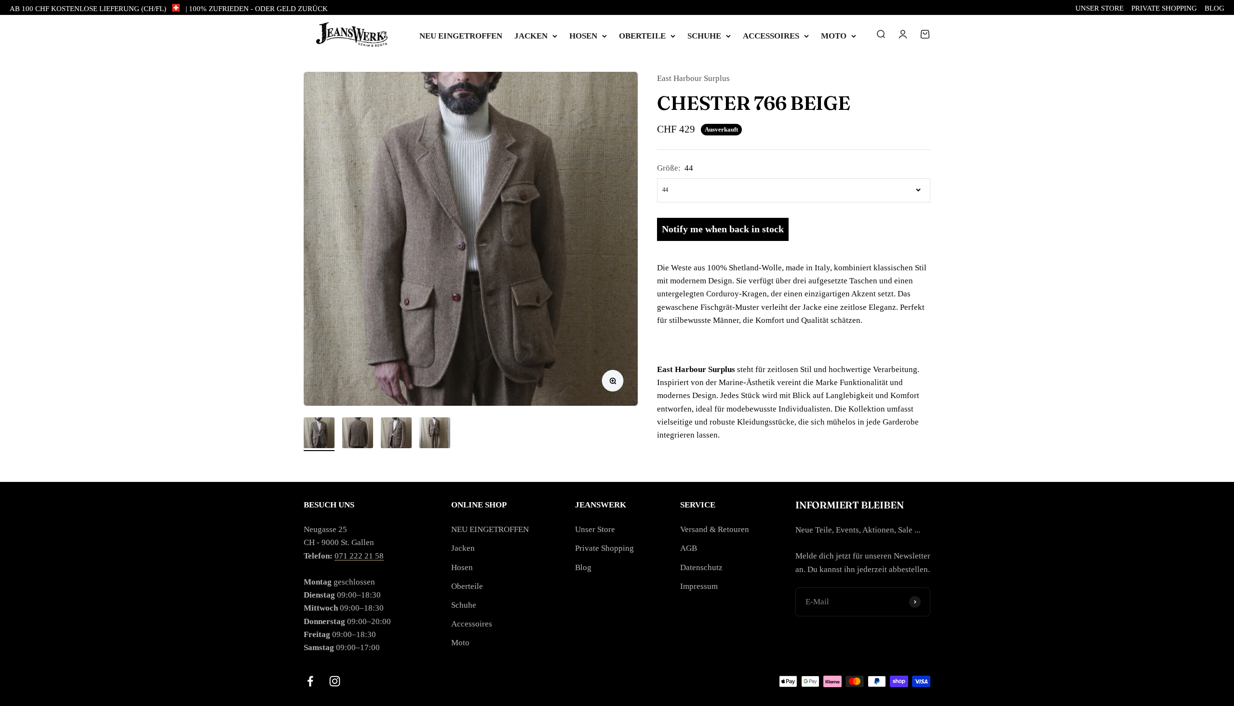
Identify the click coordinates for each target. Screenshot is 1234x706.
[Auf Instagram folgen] (334, 681)
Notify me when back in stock (723, 229)
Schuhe (704, 35)
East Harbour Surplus (693, 78)
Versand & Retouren (714, 529)
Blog (1214, 8)
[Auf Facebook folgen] (310, 681)
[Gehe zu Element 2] (357, 434)
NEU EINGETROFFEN (460, 35)
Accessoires (771, 35)
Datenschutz (701, 567)
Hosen (583, 35)
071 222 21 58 (359, 555)
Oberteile (642, 35)
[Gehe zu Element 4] (434, 434)
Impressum (699, 586)
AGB (688, 548)
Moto (833, 35)
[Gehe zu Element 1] (319, 434)
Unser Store (1099, 8)
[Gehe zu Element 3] (396, 434)
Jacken (531, 35)
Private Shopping (1164, 8)
